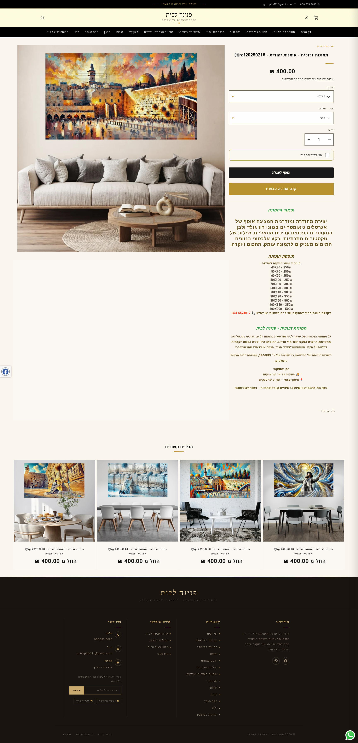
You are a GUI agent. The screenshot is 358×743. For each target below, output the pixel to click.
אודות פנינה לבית (157, 633)
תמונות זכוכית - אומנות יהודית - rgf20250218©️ (303, 549)
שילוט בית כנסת (190, 32)
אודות (119, 32)
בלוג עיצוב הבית (158, 647)
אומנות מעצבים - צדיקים (158, 32)
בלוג (76, 32)
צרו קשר (162, 654)
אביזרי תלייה (326, 108)
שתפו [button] (325, 410)
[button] (284, 32)
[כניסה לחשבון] (306, 17)
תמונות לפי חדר (258, 32)
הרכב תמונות (216, 32)
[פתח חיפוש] (42, 17)
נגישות (67, 734)
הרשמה (77, 690)
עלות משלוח (325, 79)
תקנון (107, 32)
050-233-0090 (308, 4)
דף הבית (306, 32)
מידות (330, 87)
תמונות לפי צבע (59, 32)
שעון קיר (134, 32)
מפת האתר (91, 32)
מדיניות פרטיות (84, 734)
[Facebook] (285, 661)
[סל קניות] (315, 17)
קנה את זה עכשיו (281, 189)
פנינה (179, 593)
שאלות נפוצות (159, 640)
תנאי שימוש (105, 734)
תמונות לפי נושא (285, 32)
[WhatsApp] (276, 661)
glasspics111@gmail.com (278, 4)
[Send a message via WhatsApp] (350, 735)
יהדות (236, 32)
